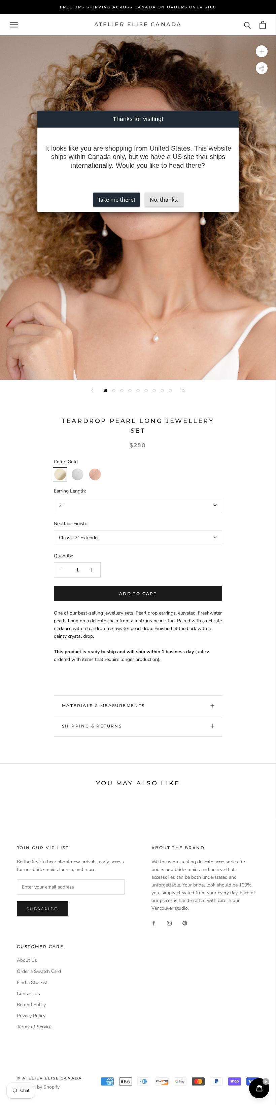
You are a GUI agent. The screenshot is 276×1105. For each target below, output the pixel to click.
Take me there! (116, 199)
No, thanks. (164, 199)
